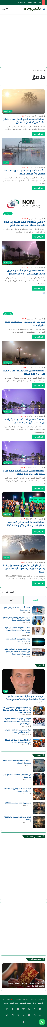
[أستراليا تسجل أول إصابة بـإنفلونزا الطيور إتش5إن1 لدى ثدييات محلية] (38, 620)
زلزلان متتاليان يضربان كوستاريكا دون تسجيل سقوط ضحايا (18, 640)
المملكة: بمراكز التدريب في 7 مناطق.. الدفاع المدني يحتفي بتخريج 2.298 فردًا (26, 523)
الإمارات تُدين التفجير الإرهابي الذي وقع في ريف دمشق (17, 609)
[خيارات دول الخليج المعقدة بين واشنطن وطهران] (39, 822)
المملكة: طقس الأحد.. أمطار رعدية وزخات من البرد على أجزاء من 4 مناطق (24, 421)
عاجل (34, 1003)
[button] (42, 1022)
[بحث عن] (44, 10)
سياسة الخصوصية (25, 1003)
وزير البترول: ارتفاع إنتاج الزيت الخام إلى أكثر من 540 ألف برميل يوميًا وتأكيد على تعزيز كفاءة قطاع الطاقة (17, 710)
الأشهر (11, 600)
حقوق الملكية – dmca (11, 1003)
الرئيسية (41, 70)
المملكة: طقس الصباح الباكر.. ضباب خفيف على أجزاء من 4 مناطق (24, 372)
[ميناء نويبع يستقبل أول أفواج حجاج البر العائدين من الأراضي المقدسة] (39, 733)
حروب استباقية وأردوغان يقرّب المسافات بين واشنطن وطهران (17, 790)
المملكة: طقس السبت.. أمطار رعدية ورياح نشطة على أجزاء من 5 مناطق (24, 472)
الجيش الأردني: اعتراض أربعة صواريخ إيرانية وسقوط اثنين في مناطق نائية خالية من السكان (24, 568)
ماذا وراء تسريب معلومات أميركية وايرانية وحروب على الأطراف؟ (17, 762)
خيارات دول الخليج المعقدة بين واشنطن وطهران (17, 818)
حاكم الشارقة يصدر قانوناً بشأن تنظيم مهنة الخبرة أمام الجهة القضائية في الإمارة (17, 630)
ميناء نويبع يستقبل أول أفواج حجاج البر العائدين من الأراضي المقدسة (18, 731)
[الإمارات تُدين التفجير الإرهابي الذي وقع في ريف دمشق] (38, 610)
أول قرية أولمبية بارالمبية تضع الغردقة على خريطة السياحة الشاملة (18, 741)
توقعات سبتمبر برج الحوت (34, 986)
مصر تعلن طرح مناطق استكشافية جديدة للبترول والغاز (25, 323)
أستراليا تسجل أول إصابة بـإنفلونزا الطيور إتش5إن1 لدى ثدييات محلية (16, 619)
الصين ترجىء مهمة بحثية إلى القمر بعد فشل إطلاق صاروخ (23, 2)
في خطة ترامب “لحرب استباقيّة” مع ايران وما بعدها (17, 776)
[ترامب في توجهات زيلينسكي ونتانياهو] (39, 808)
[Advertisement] (23, 39)
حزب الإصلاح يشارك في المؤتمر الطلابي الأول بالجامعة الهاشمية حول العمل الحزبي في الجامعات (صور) (17, 652)
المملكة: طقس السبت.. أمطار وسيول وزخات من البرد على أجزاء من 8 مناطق (26, 272)
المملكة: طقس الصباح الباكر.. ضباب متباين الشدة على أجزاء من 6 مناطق (24, 120)
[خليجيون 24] (32, 9)
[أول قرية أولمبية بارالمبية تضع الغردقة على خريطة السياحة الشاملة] (39, 743)
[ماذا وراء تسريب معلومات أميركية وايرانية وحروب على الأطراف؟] (39, 765)
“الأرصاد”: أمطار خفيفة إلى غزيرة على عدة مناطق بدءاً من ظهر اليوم (24, 172)
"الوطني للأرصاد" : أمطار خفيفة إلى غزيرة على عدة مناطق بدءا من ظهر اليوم (24, 223)
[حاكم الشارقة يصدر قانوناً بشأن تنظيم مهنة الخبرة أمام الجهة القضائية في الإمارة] (38, 631)
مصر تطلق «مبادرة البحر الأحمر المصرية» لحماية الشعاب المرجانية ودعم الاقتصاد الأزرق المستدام (17, 721)
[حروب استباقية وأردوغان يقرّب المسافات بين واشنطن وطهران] (39, 794)
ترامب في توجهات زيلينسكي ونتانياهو (18, 802)
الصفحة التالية (9, 592)
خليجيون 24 (40, 116)
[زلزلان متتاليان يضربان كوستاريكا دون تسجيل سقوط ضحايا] (38, 642)
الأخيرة (35, 600)
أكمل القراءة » (38, 134)
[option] (23, 975)
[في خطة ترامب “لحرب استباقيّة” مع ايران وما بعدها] (39, 779)
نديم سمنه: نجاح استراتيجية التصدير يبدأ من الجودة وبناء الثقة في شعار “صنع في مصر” (25, 697)
